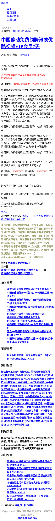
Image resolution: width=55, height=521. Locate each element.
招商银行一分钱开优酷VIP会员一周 (25, 314)
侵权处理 (22, 518)
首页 (9, 9)
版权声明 (32, 518)
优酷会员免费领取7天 (19, 263)
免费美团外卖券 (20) (23, 400)
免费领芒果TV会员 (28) (33, 393)
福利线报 (11, 12)
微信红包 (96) (8, 372)
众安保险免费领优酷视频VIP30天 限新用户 (29, 289)
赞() (4, 212)
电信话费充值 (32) (26, 389)
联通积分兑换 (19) (26, 407)
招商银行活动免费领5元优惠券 (17, 273)
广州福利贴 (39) (41, 382)
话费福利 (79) (12, 375)
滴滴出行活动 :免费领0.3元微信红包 (19, 270)
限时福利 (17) (24, 414)
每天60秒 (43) (28, 379)
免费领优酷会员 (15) (18, 421)
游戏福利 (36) (19, 386)
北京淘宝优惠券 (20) (15, 403)
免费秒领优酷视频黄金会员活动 (23, 317)
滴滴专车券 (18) (34, 410)
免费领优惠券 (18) (17, 410)
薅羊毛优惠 (13, 16)
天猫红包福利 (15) (38, 421)
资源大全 (11, 19)
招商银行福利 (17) (40, 414)
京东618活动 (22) (19, 396)
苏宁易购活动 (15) (19, 425)
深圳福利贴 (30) (13, 393)
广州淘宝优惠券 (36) (36, 386)
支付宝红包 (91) (23, 372)
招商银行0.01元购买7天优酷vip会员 (25, 321)
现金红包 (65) (41, 375)
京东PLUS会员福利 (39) (20, 382)
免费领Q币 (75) (26, 375)
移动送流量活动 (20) (36, 403)
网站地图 (29, 505)
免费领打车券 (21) (37, 396)
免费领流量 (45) (13, 379)
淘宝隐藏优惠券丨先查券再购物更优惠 (33, 84)
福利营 (4, 3)
